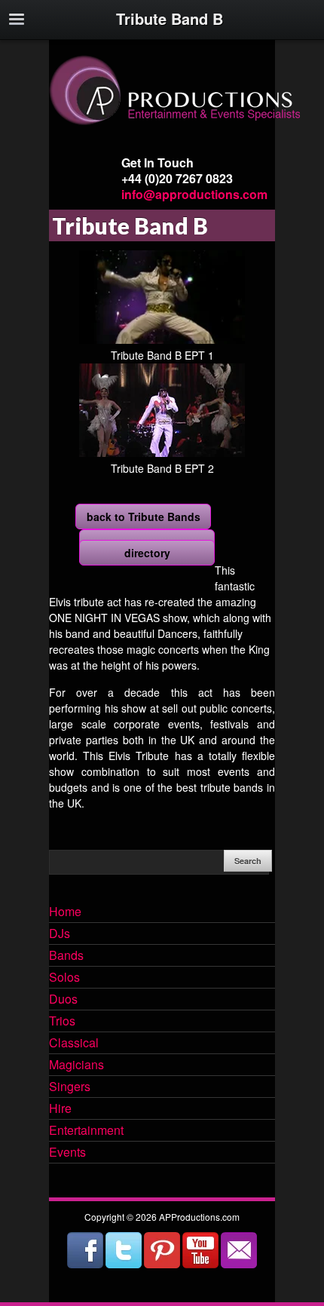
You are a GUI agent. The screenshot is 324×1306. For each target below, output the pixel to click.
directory (147, 552)
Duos (63, 999)
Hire (60, 1109)
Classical (74, 1043)
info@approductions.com (194, 194)
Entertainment (86, 1131)
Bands (66, 956)
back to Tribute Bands (143, 516)
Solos (64, 978)
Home (65, 912)
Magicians (76, 1065)
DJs (59, 934)
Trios (62, 1021)
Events (67, 1152)
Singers (69, 1087)
